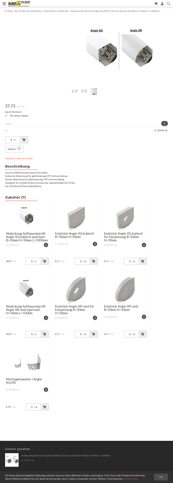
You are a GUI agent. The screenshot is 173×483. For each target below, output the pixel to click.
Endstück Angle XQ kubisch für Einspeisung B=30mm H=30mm (123, 236)
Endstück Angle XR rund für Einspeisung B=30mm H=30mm (74, 309)
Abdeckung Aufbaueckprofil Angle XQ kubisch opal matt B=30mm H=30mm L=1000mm (27, 236)
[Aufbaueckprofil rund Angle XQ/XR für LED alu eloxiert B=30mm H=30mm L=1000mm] (12, 460)
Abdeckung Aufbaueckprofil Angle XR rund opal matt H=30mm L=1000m (25, 309)
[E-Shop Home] (19, 3)
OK (161, 477)
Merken (12, 149)
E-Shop (9, 10)
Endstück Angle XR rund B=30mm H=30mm (121, 308)
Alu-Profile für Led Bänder (28, 10)
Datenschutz (130, 478)
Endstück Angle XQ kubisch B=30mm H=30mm (74, 235)
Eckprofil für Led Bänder (56, 10)
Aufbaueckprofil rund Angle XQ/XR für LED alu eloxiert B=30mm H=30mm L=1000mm (115, 10)
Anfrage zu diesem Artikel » (19, 158)
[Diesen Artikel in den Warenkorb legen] (24, 140)
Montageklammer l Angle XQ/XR (24, 380)
